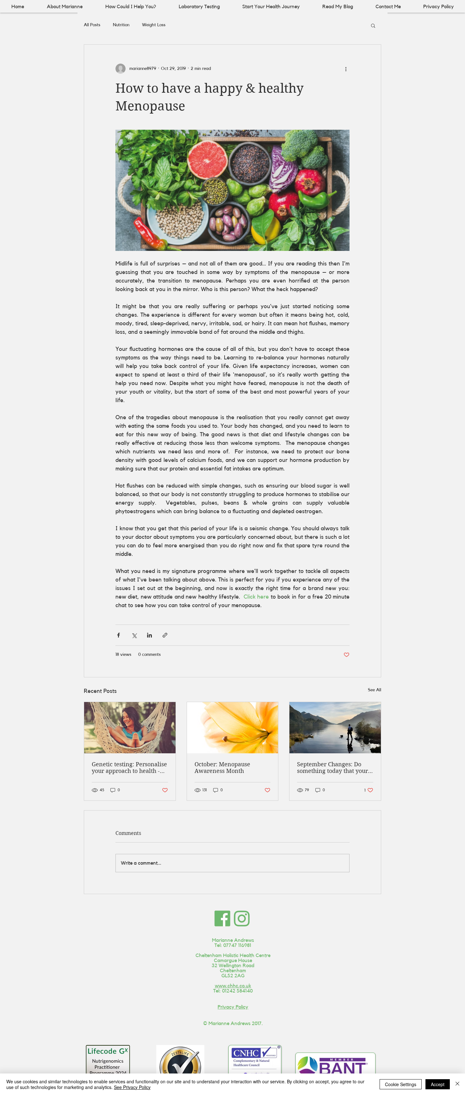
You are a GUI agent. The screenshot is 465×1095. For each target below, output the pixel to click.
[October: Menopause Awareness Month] (232, 727)
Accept (437, 1084)
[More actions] (346, 68)
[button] (373, 25)
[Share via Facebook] (118, 635)
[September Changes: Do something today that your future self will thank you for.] (335, 727)
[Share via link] (165, 635)
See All (374, 690)
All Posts (92, 25)
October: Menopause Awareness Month (222, 767)
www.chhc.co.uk (233, 985)
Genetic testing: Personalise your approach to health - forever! (129, 767)
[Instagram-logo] (242, 918)
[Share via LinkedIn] (149, 635)
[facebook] (222, 918)
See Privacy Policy (132, 1087)
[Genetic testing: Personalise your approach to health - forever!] (130, 727)
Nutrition (121, 25)
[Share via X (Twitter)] (134, 635)
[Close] (457, 1084)
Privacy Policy (233, 1007)
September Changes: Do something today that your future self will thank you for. (332, 767)
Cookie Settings (400, 1084)
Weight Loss (153, 25)
